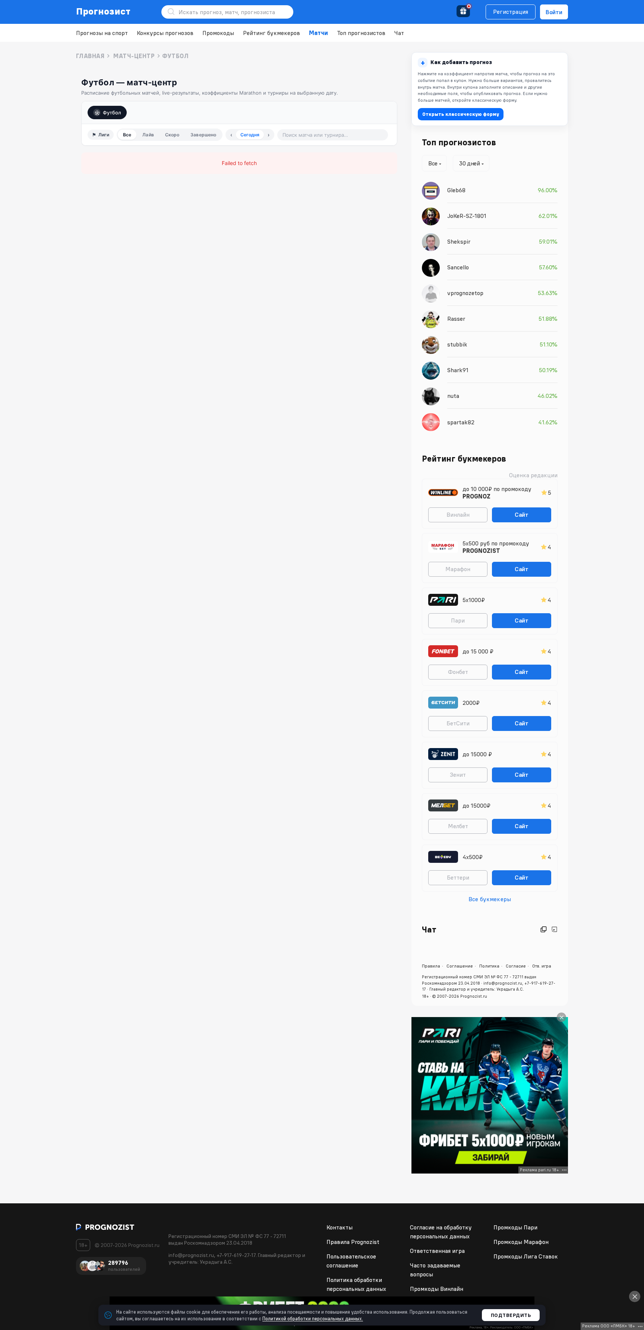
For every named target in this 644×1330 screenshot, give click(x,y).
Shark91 (457, 370)
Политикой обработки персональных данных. (312, 1318)
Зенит (458, 774)
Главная (90, 56)
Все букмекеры (489, 899)
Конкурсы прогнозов (165, 33)
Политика (489, 966)
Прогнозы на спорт (102, 33)
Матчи (318, 33)
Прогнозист (103, 11)
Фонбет (458, 671)
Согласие (516, 966)
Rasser (456, 318)
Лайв (148, 134)
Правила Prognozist (352, 1241)
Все (127, 134)
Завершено (203, 134)
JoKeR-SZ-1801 (466, 215)
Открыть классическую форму (460, 114)
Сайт (521, 514)
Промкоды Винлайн (436, 1288)
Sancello (458, 267)
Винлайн (458, 514)
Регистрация (510, 11)
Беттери (458, 877)
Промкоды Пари (515, 1227)
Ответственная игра (437, 1250)
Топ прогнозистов (361, 33)
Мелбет (458, 826)
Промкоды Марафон (521, 1241)
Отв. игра (541, 966)
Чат (399, 33)
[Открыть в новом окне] (543, 929)
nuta (453, 395)
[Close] (561, 1017)
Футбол (112, 112)
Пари (458, 620)
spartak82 (460, 422)
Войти (554, 12)
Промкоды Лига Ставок (525, 1256)
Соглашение (459, 966)
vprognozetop (465, 293)
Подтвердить (511, 1315)
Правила (431, 966)
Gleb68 (456, 190)
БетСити (458, 723)
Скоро (172, 134)
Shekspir (458, 241)
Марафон (457, 569)
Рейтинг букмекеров (271, 33)
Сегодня (249, 134)
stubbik (457, 344)
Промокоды (218, 33)
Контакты (339, 1227)
